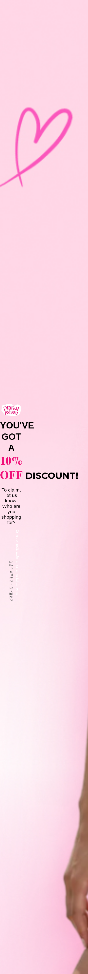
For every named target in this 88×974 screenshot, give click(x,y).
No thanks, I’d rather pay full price (11, 566)
